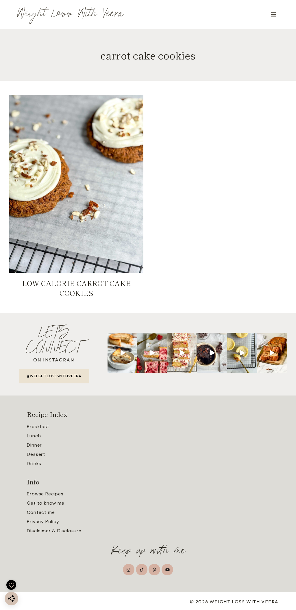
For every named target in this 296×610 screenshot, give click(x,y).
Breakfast (38, 427)
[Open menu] (273, 14)
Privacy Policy (43, 521)
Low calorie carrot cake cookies (76, 288)
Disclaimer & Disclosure (54, 531)
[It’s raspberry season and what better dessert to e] (182, 352)
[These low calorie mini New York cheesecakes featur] (242, 352)
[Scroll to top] (291, 580)
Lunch (34, 436)
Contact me (41, 512)
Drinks (34, 463)
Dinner (34, 445)
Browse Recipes (45, 494)
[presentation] (76, 184)
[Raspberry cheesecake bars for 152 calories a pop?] (152, 352)
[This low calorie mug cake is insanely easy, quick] (212, 352)
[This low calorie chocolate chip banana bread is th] (272, 352)
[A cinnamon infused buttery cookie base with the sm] (122, 352)
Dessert (36, 454)
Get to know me (45, 503)
